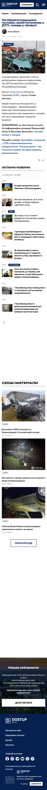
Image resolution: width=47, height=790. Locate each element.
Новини (5, 13)
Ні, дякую (24, 784)
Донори (8, 740)
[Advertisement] (23, 353)
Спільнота (26, 4)
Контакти (9, 745)
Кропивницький (18, 13)
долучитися (23, 702)
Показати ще (23, 543)
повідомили (15, 92)
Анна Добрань (13, 32)
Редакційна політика (14, 735)
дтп (43, 160)
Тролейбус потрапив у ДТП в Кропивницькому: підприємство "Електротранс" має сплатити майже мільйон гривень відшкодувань (23, 146)
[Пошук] (36, 4)
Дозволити (36, 784)
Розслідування (36, 13)
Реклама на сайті (13, 730)
